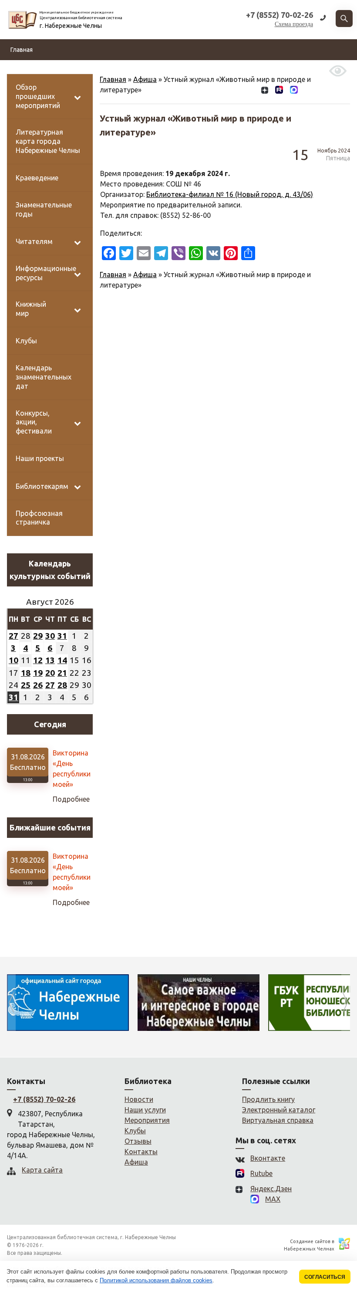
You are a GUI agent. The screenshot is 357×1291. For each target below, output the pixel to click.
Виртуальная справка (277, 1120)
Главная (21, 49)
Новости (22, 70)
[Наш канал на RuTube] (279, 91)
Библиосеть (107, 70)
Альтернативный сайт (289, 70)
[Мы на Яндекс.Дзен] (265, 91)
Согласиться (324, 1277)
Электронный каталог (278, 1110)
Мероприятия (147, 1120)
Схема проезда (294, 24)
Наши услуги (145, 1110)
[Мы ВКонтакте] (251, 91)
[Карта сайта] (307, 91)
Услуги (141, 70)
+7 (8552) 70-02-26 (44, 1099)
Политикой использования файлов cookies (156, 1280)
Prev (11, 1002)
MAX (272, 1199)
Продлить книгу (268, 1099)
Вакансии (171, 70)
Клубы (135, 1131)
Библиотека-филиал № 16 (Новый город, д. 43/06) (229, 194)
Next (345, 1002)
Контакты (236, 70)
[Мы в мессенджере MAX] (293, 91)
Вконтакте (267, 1158)
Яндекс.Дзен (271, 1189)
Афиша (145, 274)
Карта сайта (42, 1170)
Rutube (261, 1173)
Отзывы (203, 70)
